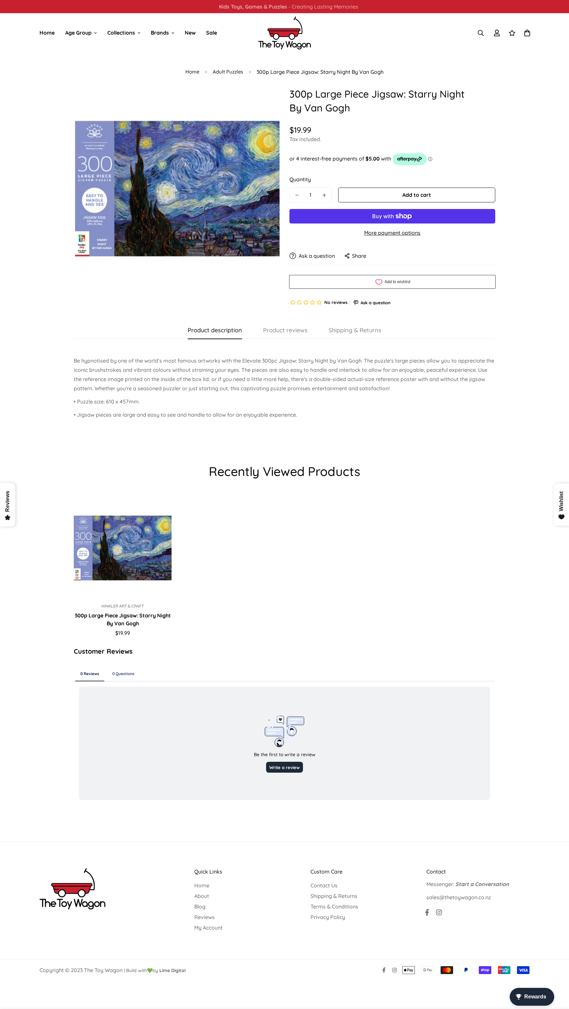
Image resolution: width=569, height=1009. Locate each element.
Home (47, 32)
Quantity (300, 179)
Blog (199, 906)
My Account (208, 927)
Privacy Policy (328, 917)
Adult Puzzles (228, 72)
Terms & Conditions (334, 906)
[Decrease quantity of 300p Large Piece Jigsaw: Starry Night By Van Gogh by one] (297, 195)
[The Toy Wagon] (284, 33)
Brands (160, 32)
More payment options (392, 232)
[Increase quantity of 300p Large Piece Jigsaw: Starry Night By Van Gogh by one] (324, 195)
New (190, 32)
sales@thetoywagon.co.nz (458, 897)
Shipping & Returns (334, 896)
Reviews (204, 917)
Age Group (78, 32)
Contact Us (324, 885)
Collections (121, 32)
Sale (211, 32)
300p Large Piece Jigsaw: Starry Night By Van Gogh (123, 619)
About (201, 896)
